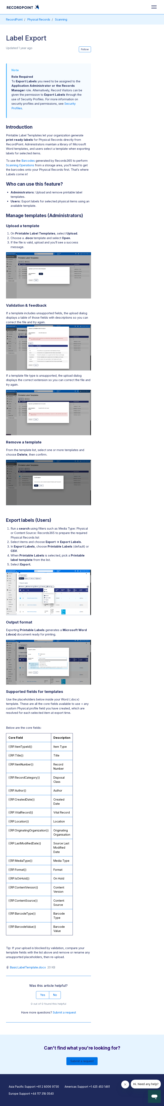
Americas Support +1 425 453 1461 (87, 1086)
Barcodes (28, 161)
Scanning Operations (20, 165)
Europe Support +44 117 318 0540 (31, 1093)
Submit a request (64, 1012)
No (55, 995)
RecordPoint (14, 19)
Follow (85, 49)
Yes (42, 995)
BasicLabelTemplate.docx (28, 967)
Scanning (61, 19)
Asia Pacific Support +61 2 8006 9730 (34, 1086)
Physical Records (38, 19)
